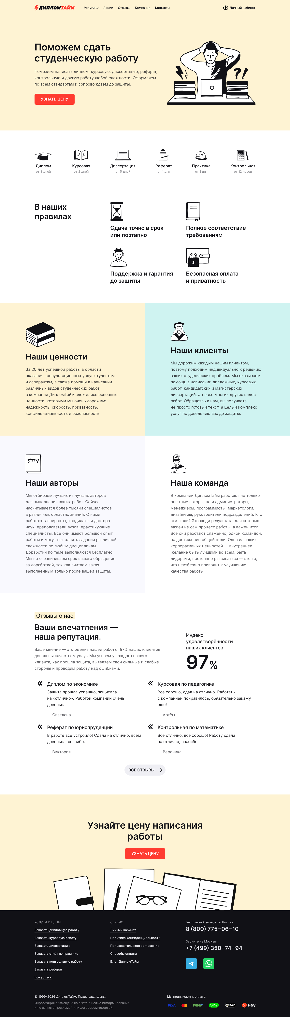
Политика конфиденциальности (135, 938)
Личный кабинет (123, 930)
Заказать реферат (48, 969)
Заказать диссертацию (52, 946)
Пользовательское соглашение (134, 946)
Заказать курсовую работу (56, 938)
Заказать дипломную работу (57, 930)
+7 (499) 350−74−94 (214, 948)
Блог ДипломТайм (124, 961)
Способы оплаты (123, 954)
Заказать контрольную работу (58, 961)
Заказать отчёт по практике (56, 954)
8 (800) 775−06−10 (212, 929)
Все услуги (43, 977)
